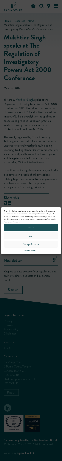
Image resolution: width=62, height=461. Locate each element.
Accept (31, 227)
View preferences (31, 244)
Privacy (33, 250)
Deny (31, 236)
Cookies (27, 250)
